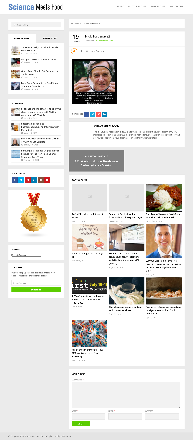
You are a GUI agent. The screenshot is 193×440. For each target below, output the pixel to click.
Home (76, 23)
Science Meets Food (104, 40)
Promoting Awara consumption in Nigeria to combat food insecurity (163, 310)
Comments (78, 379)
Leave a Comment (96, 51)
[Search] (14, 24)
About (120, 6)
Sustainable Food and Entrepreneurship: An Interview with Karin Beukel (40, 126)
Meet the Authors (137, 6)
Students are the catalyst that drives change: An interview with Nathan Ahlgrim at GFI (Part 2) (41, 112)
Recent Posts (50, 38)
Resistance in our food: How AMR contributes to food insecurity (87, 353)
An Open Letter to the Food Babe (38, 59)
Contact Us (176, 6)
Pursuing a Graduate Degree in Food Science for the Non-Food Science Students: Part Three (40, 153)
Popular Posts (22, 38)
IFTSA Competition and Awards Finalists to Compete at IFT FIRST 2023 (89, 299)
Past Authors (158, 6)
